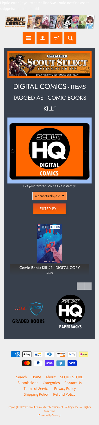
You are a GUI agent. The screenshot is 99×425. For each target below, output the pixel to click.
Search (21, 376)
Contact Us (73, 382)
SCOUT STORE (71, 376)
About (51, 376)
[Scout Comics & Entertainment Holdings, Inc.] (49, 22)
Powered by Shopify (49, 415)
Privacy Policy (65, 388)
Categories (51, 382)
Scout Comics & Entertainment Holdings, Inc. (54, 407)
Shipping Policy (36, 394)
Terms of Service (37, 388)
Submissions (28, 382)
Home (36, 376)
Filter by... (50, 209)
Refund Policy (64, 394)
